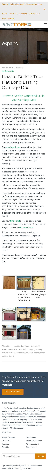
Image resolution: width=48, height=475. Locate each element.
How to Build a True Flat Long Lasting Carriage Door (22, 82)
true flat (12, 353)
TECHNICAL (23, 13)
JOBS (4, 18)
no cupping (30, 349)
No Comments (8, 71)
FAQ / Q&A (6, 441)
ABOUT (4, 13)
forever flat (20, 349)
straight (5, 353)
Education (6, 346)
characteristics (26, 227)
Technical (5, 444)
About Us (5, 447)
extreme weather (8, 349)
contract (29, 346)
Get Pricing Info (13, 392)
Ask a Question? (32, 444)
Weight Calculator (9, 437)
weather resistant (23, 353)
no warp (39, 349)
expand (37, 346)
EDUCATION (13, 13)
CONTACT (11, 18)
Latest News (31, 437)
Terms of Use (31, 447)
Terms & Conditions (34, 441)
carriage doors (13, 147)
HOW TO (32, 13)
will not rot (35, 353)
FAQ (38, 13)
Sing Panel (15, 221)
